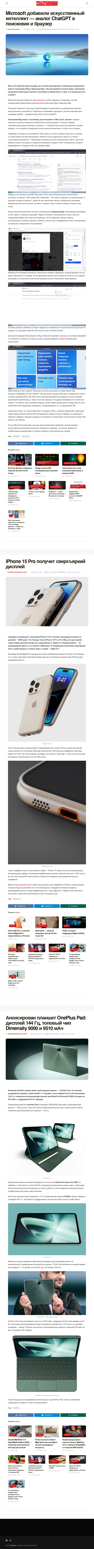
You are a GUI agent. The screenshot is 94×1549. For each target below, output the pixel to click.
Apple (46, 572)
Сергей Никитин (14, 29)
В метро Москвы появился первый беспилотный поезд (20, 470)
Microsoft (25, 436)
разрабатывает (25, 885)
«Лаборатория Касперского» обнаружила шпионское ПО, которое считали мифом (14, 496)
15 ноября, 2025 (41, 476)
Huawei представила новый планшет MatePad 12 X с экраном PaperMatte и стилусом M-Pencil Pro (73, 1443)
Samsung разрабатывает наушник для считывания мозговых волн (16, 958)
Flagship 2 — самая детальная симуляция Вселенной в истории (57, 493)
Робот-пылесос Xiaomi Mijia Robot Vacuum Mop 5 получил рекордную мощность (46, 1443)
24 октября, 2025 (14, 965)
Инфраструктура (70, 463)
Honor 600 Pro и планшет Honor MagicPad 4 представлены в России (19, 933)
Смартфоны (61, 572)
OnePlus (16, 1408)
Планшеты (56, 1034)
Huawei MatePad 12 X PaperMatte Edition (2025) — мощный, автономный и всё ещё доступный (20, 1443)
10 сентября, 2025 (34, 963)
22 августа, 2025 (55, 961)
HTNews (13, 1545)
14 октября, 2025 (68, 1450)
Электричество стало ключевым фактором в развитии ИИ (72, 470)
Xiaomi (12, 976)
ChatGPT (16, 436)
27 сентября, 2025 (14, 1475)
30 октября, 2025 (34, 496)
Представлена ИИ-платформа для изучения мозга (46, 470)
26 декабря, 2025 (41, 939)
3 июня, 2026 (13, 939)
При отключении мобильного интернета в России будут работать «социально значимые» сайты (16, 524)
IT (38, 29)
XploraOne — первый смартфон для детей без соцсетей (46, 933)
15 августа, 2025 (75, 965)
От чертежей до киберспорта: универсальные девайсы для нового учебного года (76, 958)
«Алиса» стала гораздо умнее (36, 492)
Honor (12, 925)
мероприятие (38, 100)
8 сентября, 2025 (55, 1470)
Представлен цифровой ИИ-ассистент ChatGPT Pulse (76, 494)
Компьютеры (15, 487)
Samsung (52, 572)
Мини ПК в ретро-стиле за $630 (57, 1467)
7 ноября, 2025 (67, 476)
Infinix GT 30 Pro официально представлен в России (57, 956)
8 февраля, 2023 (29, 29)
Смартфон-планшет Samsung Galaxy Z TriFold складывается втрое (36, 957)
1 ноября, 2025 (13, 1450)
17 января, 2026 (14, 476)
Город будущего (16, 463)
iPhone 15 (17, 899)
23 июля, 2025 (13, 987)
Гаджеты (54, 949)
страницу (63, 336)
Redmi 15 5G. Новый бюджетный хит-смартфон (15, 983)
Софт (62, 29)
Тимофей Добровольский (17, 572)
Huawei (13, 1434)
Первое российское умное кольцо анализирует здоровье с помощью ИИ (16, 1469)
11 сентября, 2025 (14, 531)
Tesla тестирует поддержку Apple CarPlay (73, 931)
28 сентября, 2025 (55, 498)
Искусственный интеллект (49, 29)
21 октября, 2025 (41, 1450)
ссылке (75, 276)
